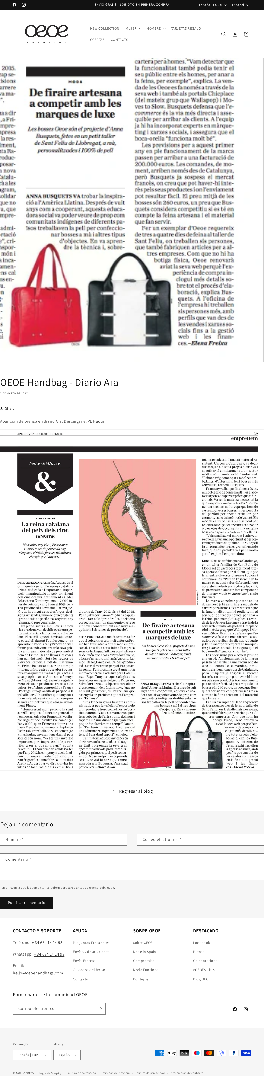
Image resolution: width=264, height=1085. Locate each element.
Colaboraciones (206, 960)
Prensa (199, 951)
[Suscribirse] (99, 1009)
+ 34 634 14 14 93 (47, 942)
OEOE (27, 1073)
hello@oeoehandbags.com (38, 973)
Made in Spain (144, 951)
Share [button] (10, 408)
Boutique (140, 979)
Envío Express (84, 960)
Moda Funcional (146, 969)
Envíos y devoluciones (91, 951)
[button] (133, 28)
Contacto (80, 979)
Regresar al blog (136, 791)
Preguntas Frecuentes (91, 942)
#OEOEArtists (204, 969)
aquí (100, 421)
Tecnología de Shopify (46, 1073)
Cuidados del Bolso (89, 969)
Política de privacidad (150, 1073)
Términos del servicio (115, 1073)
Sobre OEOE (143, 942)
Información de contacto (186, 1073)
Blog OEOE (201, 979)
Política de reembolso (81, 1073)
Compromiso (144, 960)
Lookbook (201, 942)
